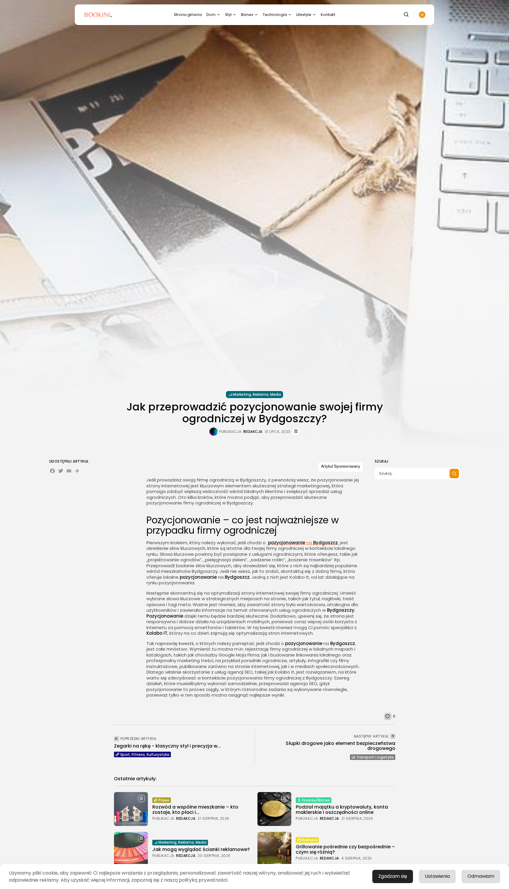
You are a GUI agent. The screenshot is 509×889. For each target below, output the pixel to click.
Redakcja (252, 431)
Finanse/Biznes (316, 800)
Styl (228, 14)
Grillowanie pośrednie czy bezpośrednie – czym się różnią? (345, 849)
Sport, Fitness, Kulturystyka (144, 754)
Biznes (247, 14)
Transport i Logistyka (375, 757)
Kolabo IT (156, 633)
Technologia (275, 14)
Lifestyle (303, 14)
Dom (211, 14)
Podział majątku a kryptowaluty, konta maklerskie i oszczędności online (342, 810)
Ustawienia (437, 876)
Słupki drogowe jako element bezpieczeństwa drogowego (340, 746)
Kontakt (328, 14)
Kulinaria (309, 839)
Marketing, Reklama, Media (257, 394)
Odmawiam (480, 876)
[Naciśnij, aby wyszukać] (454, 473)
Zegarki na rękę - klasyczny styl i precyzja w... (167, 746)
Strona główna (188, 14)
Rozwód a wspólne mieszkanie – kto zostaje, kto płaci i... (195, 810)
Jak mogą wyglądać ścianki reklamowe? (201, 849)
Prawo (163, 800)
